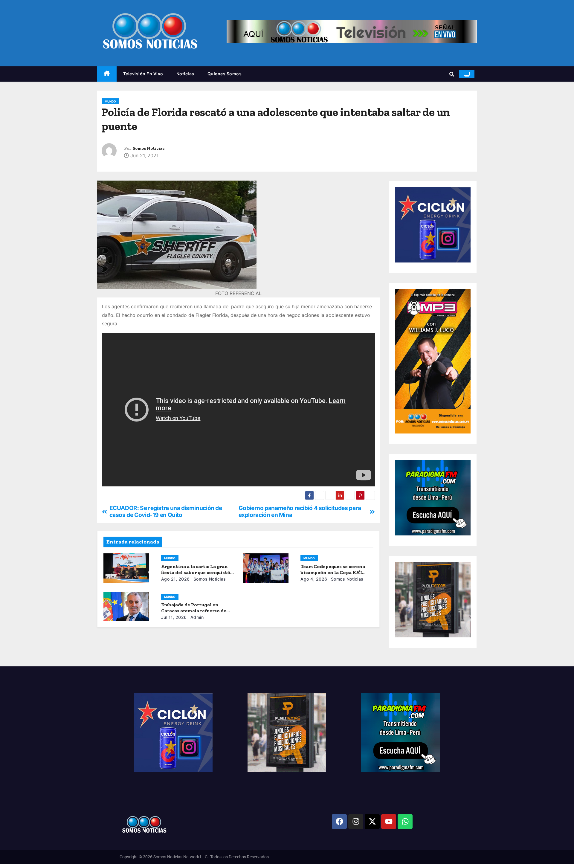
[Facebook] (339, 821)
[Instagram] (355, 821)
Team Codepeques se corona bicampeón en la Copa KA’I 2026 (332, 572)
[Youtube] (388, 821)
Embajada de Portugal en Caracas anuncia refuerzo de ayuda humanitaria (193, 610)
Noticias (185, 73)
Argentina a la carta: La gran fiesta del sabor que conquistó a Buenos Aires (197, 572)
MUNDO (110, 101)
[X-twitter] (372, 821)
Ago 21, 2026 (175, 578)
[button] (451, 74)
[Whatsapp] (405, 821)
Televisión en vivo (143, 73)
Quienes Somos (224, 73)
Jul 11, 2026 (174, 617)
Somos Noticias (148, 148)
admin (196, 617)
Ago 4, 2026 (313, 578)
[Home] (107, 74)
